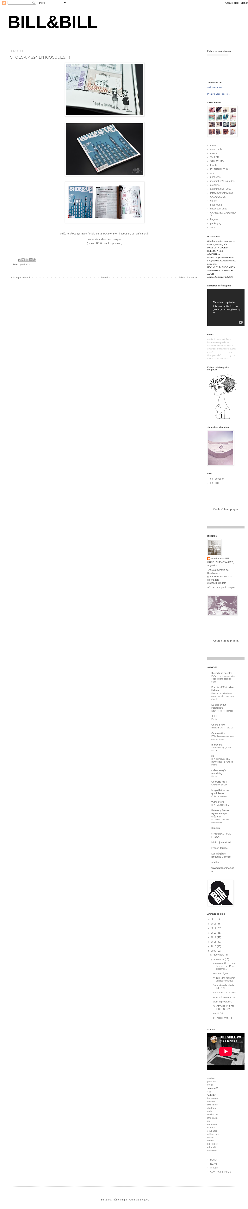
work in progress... (222, 1001)
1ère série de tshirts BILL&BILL (223, 986)
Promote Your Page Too (218, 94)
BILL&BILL (53, 22)
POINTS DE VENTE (220, 169)
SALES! (214, 1167)
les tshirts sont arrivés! (224, 992)
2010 (214, 946)
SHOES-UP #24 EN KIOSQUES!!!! (223, 1007)
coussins (215, 185)
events (213, 153)
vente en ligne (220, 973)
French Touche (219, 848)
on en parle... (217, 149)
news (213, 145)
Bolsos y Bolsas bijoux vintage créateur (220, 813)
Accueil (104, 277)
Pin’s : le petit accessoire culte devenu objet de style (223, 679)
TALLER (214, 157)
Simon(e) (216, 828)
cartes (213, 200)
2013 (214, 932)
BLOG (213, 1159)
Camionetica (218, 733)
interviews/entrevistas (221, 193)
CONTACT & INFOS (220, 1171)
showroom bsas (218, 208)
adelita (215, 862)
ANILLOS (218, 1013)
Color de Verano (218, 796)
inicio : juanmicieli (221, 842)
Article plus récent (20, 277)
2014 (214, 928)
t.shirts (213, 165)
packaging (215, 223)
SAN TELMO (217, 161)
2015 (214, 923)
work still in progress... (224, 997)
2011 (214, 941)
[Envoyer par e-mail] (20, 260)
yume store (217, 802)
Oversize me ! (219, 781)
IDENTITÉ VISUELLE (224, 1018)
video (213, 173)
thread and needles (221, 673)
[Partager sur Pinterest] (34, 260)
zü (212, 756)
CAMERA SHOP (219, 785)
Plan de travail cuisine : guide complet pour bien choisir (222, 696)
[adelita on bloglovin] (222, 418)
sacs (212, 227)
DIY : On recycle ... (220, 805)
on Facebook (217, 478)
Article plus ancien (188, 277)
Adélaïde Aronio (214, 87)
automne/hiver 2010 (220, 189)
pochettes (215, 177)
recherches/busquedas (222, 181)
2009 (214, 951)
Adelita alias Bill (220, 558)
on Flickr (214, 483)
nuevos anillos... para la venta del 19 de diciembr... (224, 966)
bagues (214, 219)
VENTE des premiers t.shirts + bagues (224, 979)
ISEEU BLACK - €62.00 (222, 727)
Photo (214, 719)
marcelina (216, 744)
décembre (219, 954)
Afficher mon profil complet (221, 587)
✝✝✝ (214, 716)
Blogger (144, 1199)
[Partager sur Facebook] (31, 260)
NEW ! (213, 1163)
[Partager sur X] (27, 260)
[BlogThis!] (23, 260)
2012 (214, 937)
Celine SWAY (218, 724)
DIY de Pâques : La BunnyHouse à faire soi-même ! (222, 762)
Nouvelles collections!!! (222, 711)
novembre (219, 959)
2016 (214, 919)
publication (25, 264)
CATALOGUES (218, 196)
